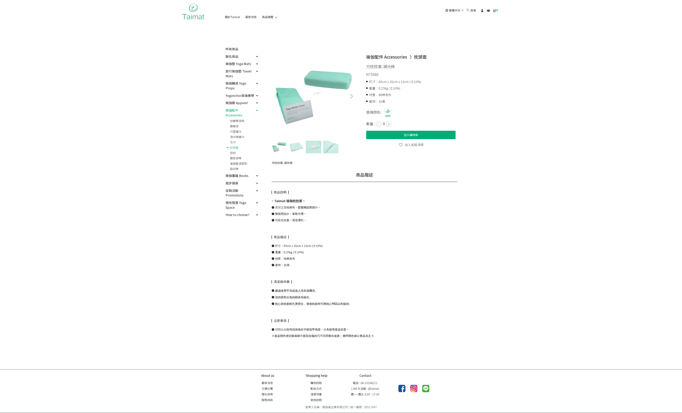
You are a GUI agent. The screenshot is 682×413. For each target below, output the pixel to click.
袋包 (233, 153)
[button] (351, 96)
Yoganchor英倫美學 (240, 95)
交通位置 (267, 388)
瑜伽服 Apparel (237, 102)
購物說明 (316, 383)
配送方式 (316, 388)
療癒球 (234, 126)
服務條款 (267, 400)
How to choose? (237, 214)
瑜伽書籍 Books (237, 175)
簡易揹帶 (235, 158)
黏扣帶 (234, 169)
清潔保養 (316, 394)
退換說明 (316, 400)
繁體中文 (454, 10)
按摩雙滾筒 (237, 121)
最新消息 (267, 383)
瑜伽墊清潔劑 (238, 163)
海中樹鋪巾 (237, 137)
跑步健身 (232, 183)
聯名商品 (232, 56)
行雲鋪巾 (235, 131)
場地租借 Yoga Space (236, 205)
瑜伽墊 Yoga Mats (238, 63)
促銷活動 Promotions (234, 193)
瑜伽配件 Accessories (234, 112)
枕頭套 (234, 147)
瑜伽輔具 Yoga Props (236, 85)
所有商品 (232, 49)
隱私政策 (267, 394)
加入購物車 (411, 135)
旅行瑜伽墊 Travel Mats (238, 73)
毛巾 (233, 142)
